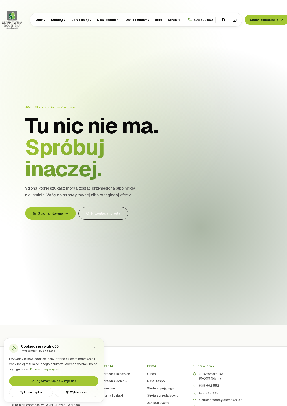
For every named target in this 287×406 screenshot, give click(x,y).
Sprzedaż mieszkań (116, 374)
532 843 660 (209, 393)
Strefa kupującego (160, 388)
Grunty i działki (112, 395)
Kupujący (58, 20)
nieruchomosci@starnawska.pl (221, 400)
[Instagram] (234, 20)
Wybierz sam (78, 392)
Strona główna (50, 213)
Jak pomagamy (137, 20)
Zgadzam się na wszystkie (56, 381)
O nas (151, 374)
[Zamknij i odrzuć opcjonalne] (94, 347)
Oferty (40, 20)
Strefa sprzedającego (163, 395)
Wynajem (108, 388)
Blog (158, 20)
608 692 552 (209, 386)
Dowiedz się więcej (44, 369)
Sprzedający (81, 20)
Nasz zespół (106, 20)
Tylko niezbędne (31, 392)
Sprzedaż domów (114, 381)
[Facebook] (223, 20)
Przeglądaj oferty (106, 213)
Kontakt (174, 20)
